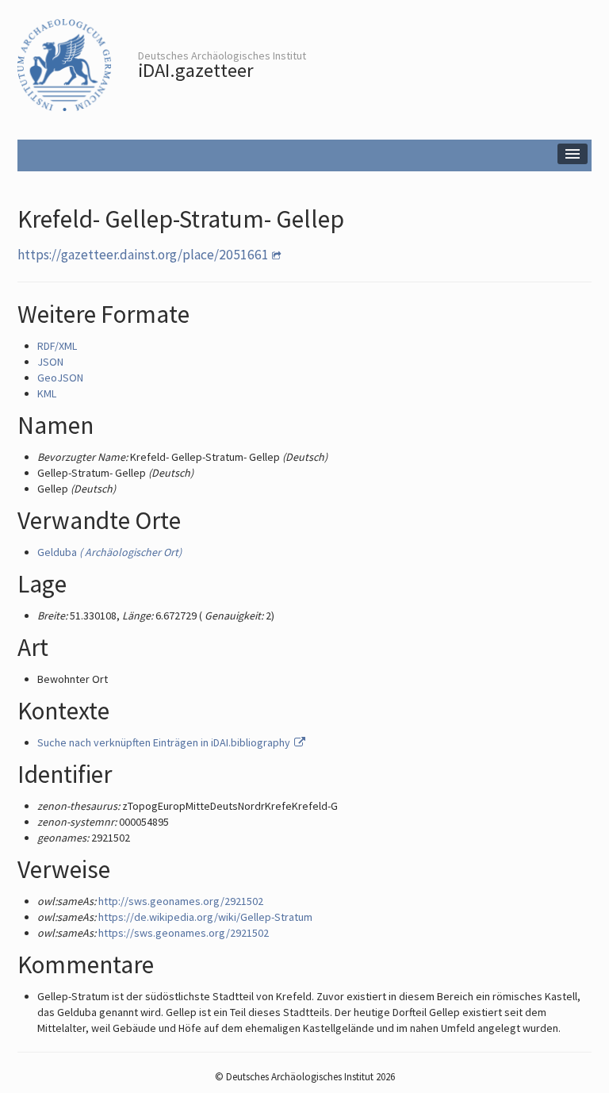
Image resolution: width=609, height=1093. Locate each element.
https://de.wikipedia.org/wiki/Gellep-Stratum (205, 917)
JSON (50, 362)
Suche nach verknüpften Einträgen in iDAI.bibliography (165, 742)
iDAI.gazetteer (196, 70)
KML (46, 393)
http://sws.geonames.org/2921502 (180, 901)
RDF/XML (57, 346)
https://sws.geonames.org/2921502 (183, 933)
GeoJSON (60, 377)
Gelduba (109, 552)
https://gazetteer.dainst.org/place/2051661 (143, 254)
